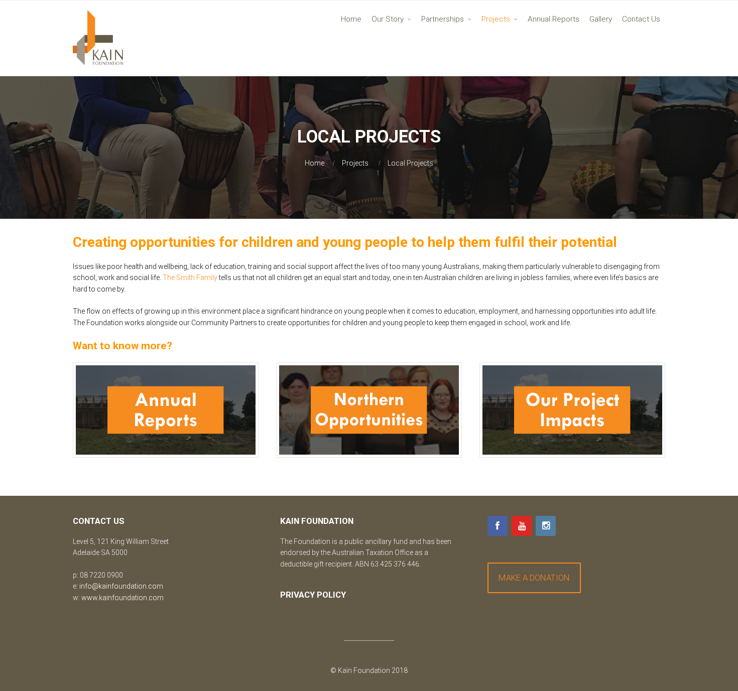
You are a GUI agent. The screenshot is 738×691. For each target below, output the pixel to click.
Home (351, 19)
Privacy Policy (313, 595)
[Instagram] (546, 526)
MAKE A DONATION (534, 578)
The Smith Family (190, 277)
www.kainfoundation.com (122, 598)
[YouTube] (522, 526)
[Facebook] (497, 526)
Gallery (600, 19)
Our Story (388, 19)
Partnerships (442, 19)
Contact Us (641, 19)
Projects (495, 19)
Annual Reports (553, 19)
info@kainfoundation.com (121, 586)
